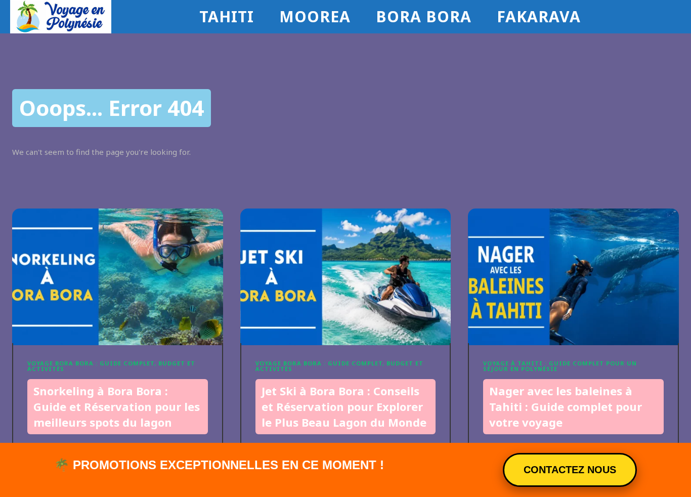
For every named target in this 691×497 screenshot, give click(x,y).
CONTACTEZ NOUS (570, 469)
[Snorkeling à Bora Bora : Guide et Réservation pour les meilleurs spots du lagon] (117, 277)
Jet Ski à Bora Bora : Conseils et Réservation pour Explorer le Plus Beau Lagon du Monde (344, 406)
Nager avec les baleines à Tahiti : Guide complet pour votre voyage (565, 406)
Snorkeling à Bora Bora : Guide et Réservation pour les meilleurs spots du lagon (116, 406)
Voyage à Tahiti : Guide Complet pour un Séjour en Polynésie (560, 365)
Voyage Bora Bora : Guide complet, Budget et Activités (111, 365)
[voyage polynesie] (102, 16)
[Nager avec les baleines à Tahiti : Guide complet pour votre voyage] (573, 277)
